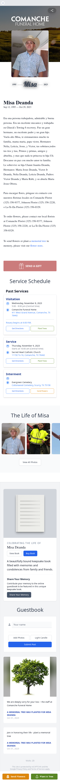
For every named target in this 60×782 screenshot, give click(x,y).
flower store (36, 245)
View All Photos (30, 462)
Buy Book (30, 553)
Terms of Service (38, 769)
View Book (14, 553)
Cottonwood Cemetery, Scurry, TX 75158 (31, 385)
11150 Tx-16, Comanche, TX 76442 (28, 355)
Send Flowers (42, 391)
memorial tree (38, 241)
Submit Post (30, 644)
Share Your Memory (19, 594)
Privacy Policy (21, 769)
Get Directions (18, 328)
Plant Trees (42, 328)
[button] (30, 677)
